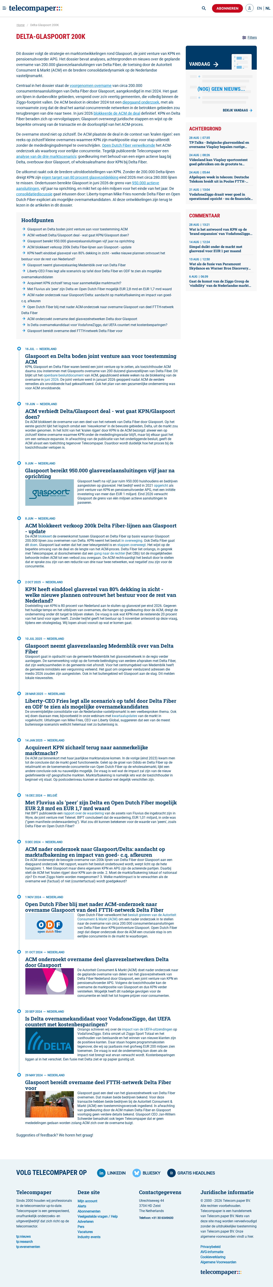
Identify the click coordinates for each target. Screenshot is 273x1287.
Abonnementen (89, 1211)
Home (21, 25)
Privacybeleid (210, 1247)
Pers (81, 1227)
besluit (133, 915)
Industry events (89, 1237)
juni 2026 (52, 380)
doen (33, 545)
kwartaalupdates (124, 716)
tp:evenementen (28, 1247)
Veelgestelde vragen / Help (98, 1216)
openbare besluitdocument (64, 375)
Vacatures (85, 1232)
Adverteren (86, 1222)
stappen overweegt (131, 545)
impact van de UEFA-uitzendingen (147, 1029)
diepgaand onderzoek (140, 102)
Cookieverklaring (212, 1257)
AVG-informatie (211, 1252)
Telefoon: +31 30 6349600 (156, 1218)
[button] (249, 8)
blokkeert (45, 536)
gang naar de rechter (109, 553)
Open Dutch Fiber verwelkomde (128, 145)
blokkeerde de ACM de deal (117, 113)
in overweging (131, 541)
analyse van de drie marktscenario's (46, 156)
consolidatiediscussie (34, 194)
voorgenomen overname (91, 85)
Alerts (82, 1206)
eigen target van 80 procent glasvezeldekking (80, 177)
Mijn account (87, 1201)
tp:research (24, 1242)
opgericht (161, 485)
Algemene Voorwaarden (218, 1262)
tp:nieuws (23, 1236)
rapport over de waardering (84, 813)
